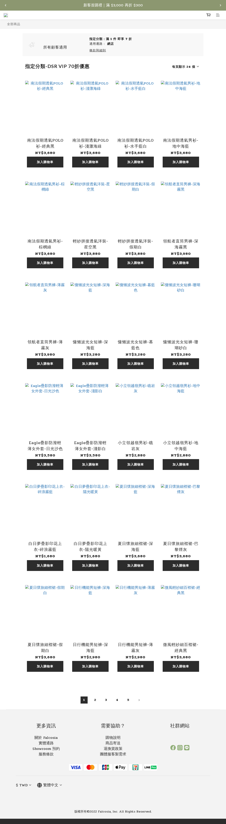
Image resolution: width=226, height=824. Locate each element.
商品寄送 (113, 743)
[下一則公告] (220, 5)
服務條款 (46, 754)
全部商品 (13, 24)
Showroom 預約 (46, 749)
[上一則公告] (6, 5)
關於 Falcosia (46, 738)
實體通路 (46, 743)
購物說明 (113, 738)
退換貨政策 (113, 749)
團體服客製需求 (113, 754)
